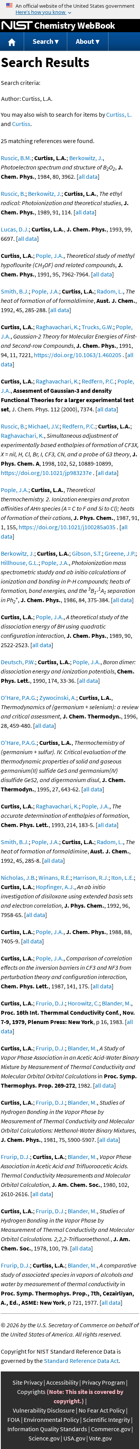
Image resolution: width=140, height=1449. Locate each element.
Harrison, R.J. (90, 877)
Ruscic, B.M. (16, 158)
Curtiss (21, 124)
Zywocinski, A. (57, 697)
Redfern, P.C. (98, 381)
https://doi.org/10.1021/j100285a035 (67, 527)
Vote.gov (100, 1438)
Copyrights (31, 1391)
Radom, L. (110, 291)
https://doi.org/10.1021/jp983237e (46, 473)
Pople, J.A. (49, 255)
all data (88, 176)
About (85, 41)
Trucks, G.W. (97, 327)
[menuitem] (12, 41)
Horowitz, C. (83, 1003)
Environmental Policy (51, 1419)
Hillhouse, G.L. (19, 562)
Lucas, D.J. (15, 229)
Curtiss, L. (119, 114)
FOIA (13, 1419)
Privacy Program (103, 1382)
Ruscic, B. (13, 193)
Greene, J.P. (120, 553)
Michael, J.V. (44, 426)
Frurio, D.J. (50, 1003)
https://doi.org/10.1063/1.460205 (77, 355)
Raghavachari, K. (57, 327)
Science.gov (44, 1438)
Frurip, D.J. (50, 1048)
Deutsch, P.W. (18, 662)
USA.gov (74, 1438)
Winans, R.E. (54, 877)
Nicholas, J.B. (18, 877)
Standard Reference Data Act (81, 1360)
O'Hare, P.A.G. (19, 697)
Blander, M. (116, 1003)
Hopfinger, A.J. (55, 887)
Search (43, 41)
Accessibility (62, 1382)
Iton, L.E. (122, 877)
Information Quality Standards (47, 1429)
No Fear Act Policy (102, 1410)
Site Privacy (27, 1382)
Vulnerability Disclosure (44, 1410)
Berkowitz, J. (86, 158)
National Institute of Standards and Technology (17, 26)
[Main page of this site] (12, 41)
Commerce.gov (110, 1429)
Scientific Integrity (106, 1419)
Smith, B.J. (15, 291)
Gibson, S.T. (87, 553)
